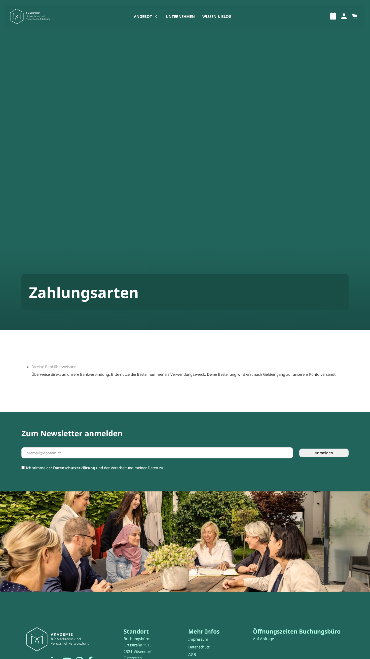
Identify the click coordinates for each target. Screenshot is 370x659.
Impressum (198, 639)
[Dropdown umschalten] (156, 16)
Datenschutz (199, 646)
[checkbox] (23, 467)
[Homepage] (30, 16)
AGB (192, 654)
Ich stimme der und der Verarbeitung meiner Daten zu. (95, 467)
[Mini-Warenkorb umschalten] (354, 16)
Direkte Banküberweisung (54, 366)
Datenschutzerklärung (74, 467)
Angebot (143, 16)
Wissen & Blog (217, 16)
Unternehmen (180, 16)
